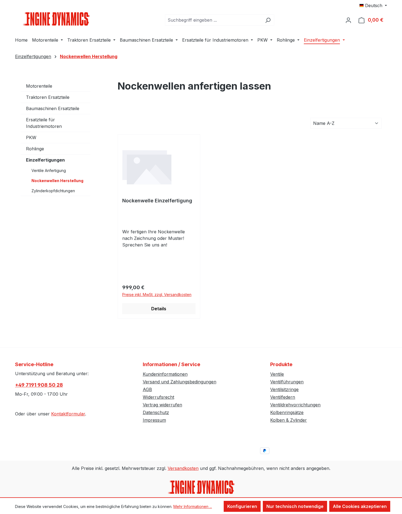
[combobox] (213, 20)
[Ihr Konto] (348, 20)
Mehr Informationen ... (192, 506)
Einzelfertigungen (45, 160)
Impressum (154, 420)
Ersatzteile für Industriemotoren (44, 123)
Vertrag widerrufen (162, 404)
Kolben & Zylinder (288, 420)
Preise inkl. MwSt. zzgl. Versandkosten (156, 294)
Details (158, 308)
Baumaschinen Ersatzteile (52, 108)
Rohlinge (35, 148)
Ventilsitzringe (284, 389)
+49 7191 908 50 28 (39, 385)
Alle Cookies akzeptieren (360, 506)
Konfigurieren (242, 506)
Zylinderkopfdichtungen (53, 190)
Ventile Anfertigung (48, 170)
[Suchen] (267, 20)
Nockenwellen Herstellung (57, 180)
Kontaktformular (68, 414)
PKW (31, 137)
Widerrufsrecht (158, 397)
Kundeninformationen (165, 374)
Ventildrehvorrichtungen (295, 404)
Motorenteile (39, 86)
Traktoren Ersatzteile (47, 97)
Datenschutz (156, 412)
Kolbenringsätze (287, 412)
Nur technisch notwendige (295, 506)
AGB (147, 389)
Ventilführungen (287, 381)
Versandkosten (183, 468)
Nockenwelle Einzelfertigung (157, 200)
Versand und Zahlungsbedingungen (179, 381)
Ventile (277, 374)
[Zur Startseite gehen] (56, 19)
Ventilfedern (282, 397)
